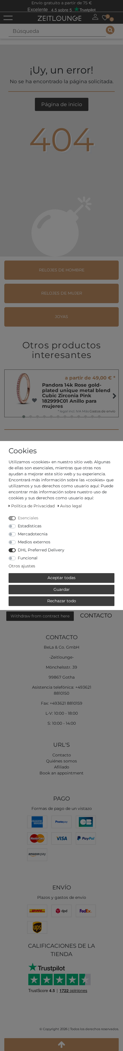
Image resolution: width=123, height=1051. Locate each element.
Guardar (61, 589)
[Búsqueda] (110, 30)
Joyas (61, 316)
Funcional (27, 558)
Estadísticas (29, 526)
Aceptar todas (61, 577)
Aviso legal (71, 505)
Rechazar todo (61, 600)
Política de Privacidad (33, 505)
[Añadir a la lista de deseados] (34, 400)
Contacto (96, 615)
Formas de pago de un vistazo (61, 808)
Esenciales (28, 517)
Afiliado (61, 767)
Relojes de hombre (61, 270)
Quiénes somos (61, 761)
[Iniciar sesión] (95, 17)
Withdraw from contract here (40, 616)
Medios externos (34, 542)
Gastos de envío (102, 411)
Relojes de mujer (61, 293)
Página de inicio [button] (61, 104)
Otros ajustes (22, 566)
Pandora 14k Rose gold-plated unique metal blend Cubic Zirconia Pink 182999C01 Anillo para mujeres (76, 395)
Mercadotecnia (32, 534)
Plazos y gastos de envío (61, 897)
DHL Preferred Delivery (41, 550)
